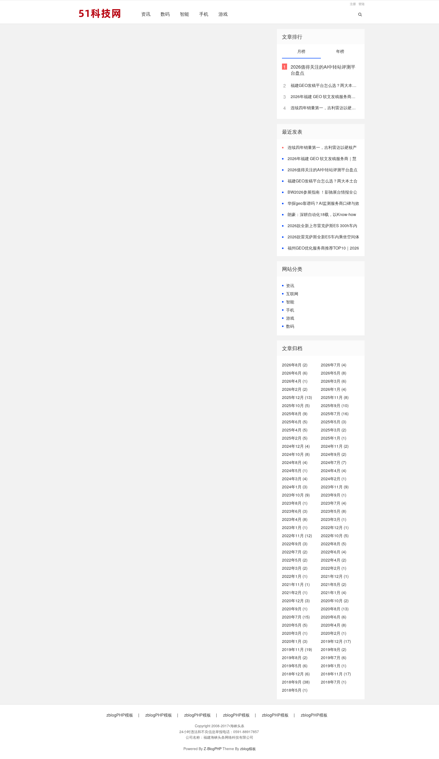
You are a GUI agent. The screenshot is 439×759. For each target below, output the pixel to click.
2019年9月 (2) (333, 649)
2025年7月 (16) (335, 413)
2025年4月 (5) (294, 430)
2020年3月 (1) (294, 633)
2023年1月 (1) (294, 527)
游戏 (223, 13)
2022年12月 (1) (335, 527)
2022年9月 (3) (294, 544)
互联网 (292, 294)
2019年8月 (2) (294, 657)
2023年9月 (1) (333, 495)
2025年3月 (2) (333, 430)
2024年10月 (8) (296, 454)
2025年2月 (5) (294, 438)
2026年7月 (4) (333, 365)
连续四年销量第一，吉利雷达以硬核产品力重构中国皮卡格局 (325, 108)
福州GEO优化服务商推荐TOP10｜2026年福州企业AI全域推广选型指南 (320, 251)
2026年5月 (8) (333, 373)
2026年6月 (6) (294, 373)
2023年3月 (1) (333, 519)
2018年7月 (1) (333, 682)
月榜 (301, 51)
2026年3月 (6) (333, 381)
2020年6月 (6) (333, 617)
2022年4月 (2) (333, 560)
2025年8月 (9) (294, 413)
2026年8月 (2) (294, 365)
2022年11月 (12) (297, 535)
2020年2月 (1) (333, 633)
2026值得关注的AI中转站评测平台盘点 (323, 70)
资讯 (145, 13)
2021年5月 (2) (333, 584)
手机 (203, 13)
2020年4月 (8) (333, 625)
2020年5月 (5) (294, 625)
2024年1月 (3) (294, 487)
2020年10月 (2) (335, 600)
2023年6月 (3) (294, 511)
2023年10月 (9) (296, 495)
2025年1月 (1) (333, 438)
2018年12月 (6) (296, 674)
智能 (184, 13)
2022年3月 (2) (294, 568)
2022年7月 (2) (294, 552)
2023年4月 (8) (294, 519)
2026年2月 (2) (294, 389)
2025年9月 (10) (335, 405)
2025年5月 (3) (333, 422)
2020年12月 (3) (296, 600)
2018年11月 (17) (336, 674)
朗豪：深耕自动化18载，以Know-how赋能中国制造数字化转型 (319, 217)
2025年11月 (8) (335, 397)
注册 (353, 4)
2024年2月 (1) (333, 479)
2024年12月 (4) (296, 446)
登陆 (361, 4)
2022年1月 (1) (294, 576)
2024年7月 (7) (333, 462)
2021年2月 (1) (294, 592)
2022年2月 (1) (333, 568)
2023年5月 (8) (333, 511)
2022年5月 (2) (294, 560)
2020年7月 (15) (296, 617)
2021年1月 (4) (333, 592)
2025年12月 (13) (297, 397)
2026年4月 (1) (294, 381)
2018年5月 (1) (294, 690)
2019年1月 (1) (333, 666)
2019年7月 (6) (333, 657)
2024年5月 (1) (294, 470)
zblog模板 (248, 748)
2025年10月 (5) (296, 405)
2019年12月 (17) (336, 641)
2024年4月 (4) (333, 470)
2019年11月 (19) (297, 649)
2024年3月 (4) (294, 479)
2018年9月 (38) (296, 682)
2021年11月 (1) (296, 584)
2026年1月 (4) (333, 389)
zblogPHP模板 (119, 715)
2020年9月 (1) (294, 609)
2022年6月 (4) (333, 552)
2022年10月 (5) (335, 535)
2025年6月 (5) (294, 422)
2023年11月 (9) (335, 487)
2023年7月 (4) (333, 503)
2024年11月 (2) (335, 446)
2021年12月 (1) (335, 576)
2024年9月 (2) (333, 454)
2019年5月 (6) (294, 666)
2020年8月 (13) (335, 609)
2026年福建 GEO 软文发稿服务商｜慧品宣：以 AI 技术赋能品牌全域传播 (325, 96)
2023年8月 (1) (294, 503)
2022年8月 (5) (333, 544)
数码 (165, 13)
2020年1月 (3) (294, 641)
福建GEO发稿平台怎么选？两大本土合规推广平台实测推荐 (325, 85)
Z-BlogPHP (213, 748)
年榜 (340, 51)
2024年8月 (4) (294, 462)
